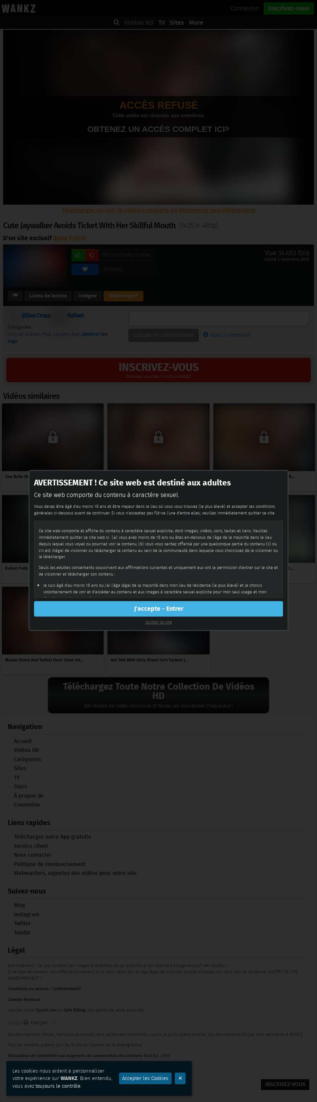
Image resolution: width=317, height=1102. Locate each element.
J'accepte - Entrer (158, 608)
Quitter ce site (158, 622)
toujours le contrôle (58, 1086)
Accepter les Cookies (145, 1078)
